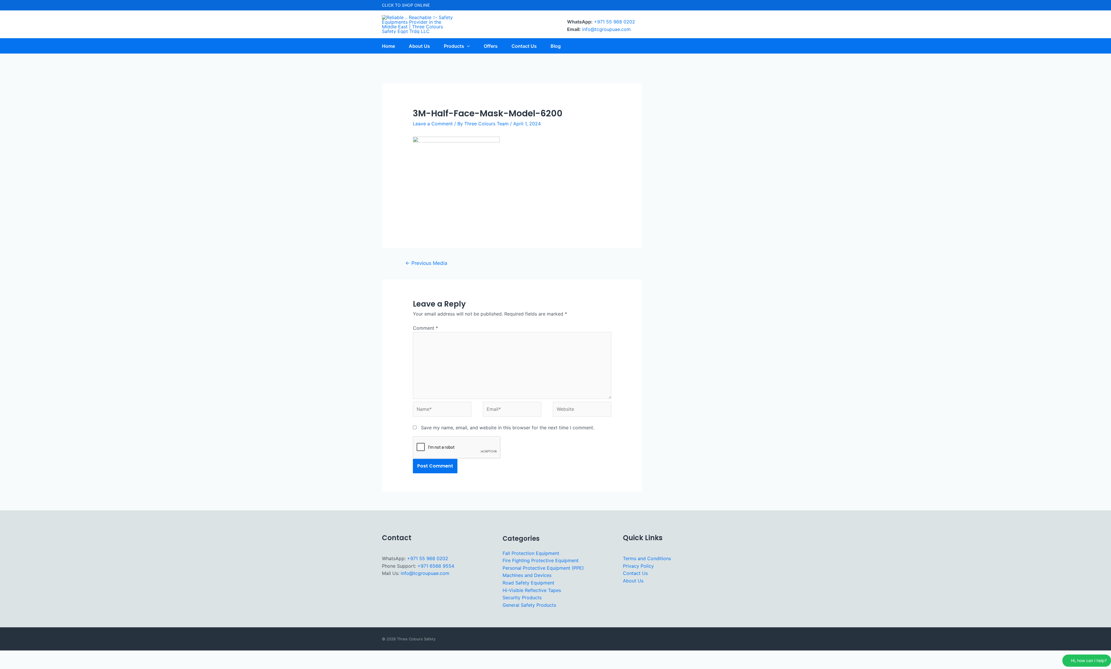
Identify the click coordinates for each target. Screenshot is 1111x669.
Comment (425, 328)
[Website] (582, 410)
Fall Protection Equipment (531, 553)
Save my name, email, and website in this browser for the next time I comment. (507, 427)
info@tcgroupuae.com (606, 29)
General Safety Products (529, 605)
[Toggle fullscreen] (26, 656)
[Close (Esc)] (61, 656)
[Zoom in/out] (8, 656)
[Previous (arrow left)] (8, 665)
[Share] (43, 656)
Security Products (522, 597)
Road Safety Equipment (528, 583)
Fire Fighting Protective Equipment (541, 560)
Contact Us (635, 573)
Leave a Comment (433, 124)
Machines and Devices (527, 575)
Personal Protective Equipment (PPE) (543, 568)
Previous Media (426, 263)
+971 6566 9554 (435, 566)
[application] (467, 46)
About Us (633, 581)
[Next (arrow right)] (26, 665)
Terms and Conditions (647, 558)
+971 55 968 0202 (614, 22)
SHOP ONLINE (416, 5)
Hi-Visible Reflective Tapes (532, 590)
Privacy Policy (638, 566)
